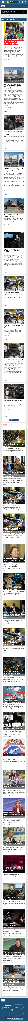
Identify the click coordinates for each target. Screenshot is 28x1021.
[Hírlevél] (22, 2)
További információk (15, 1018)
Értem (22, 1018)
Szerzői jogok (14, 1013)
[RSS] (19, 2)
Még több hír (14, 420)
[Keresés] (25, 2)
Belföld (5, 111)
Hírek (5, 64)
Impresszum (20, 1013)
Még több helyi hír (7, 995)
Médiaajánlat (7, 1013)
